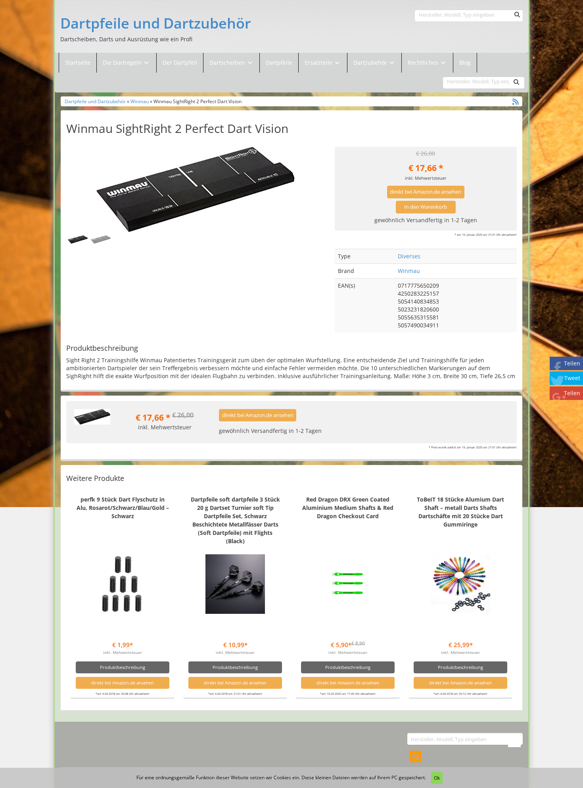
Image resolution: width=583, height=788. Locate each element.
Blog (465, 62)
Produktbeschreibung (122, 667)
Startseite (77, 62)
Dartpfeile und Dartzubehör (155, 23)
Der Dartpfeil (180, 62)
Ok (437, 778)
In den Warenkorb (425, 207)
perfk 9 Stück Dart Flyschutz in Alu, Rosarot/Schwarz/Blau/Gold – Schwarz (123, 508)
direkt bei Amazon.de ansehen (425, 191)
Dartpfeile (279, 62)
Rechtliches (424, 62)
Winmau (139, 101)
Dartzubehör (371, 62)
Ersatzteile (319, 62)
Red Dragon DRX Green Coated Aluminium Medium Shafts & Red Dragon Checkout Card (347, 508)
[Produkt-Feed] (415, 756)
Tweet (572, 378)
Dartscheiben (228, 62)
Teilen (572, 363)
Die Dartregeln (123, 62)
